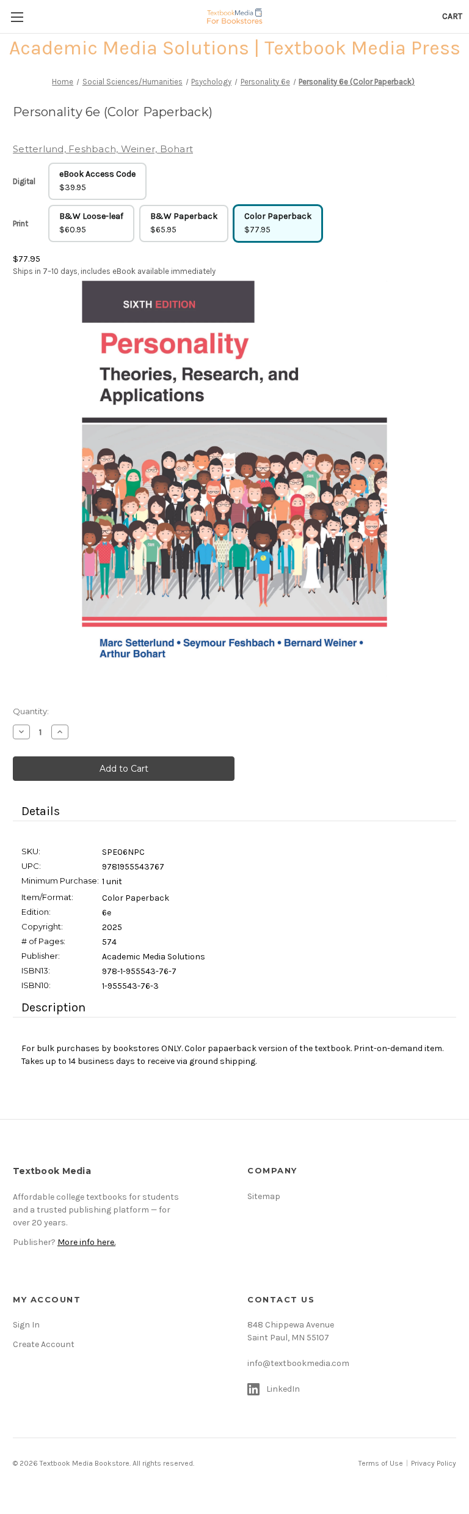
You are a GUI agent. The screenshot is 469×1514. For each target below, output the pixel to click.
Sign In (26, 1325)
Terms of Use (380, 1463)
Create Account (44, 1344)
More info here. (86, 1242)
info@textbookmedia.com (298, 1363)
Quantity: (31, 711)
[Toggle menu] (17, 17)
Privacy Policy (433, 1463)
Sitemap (263, 1196)
